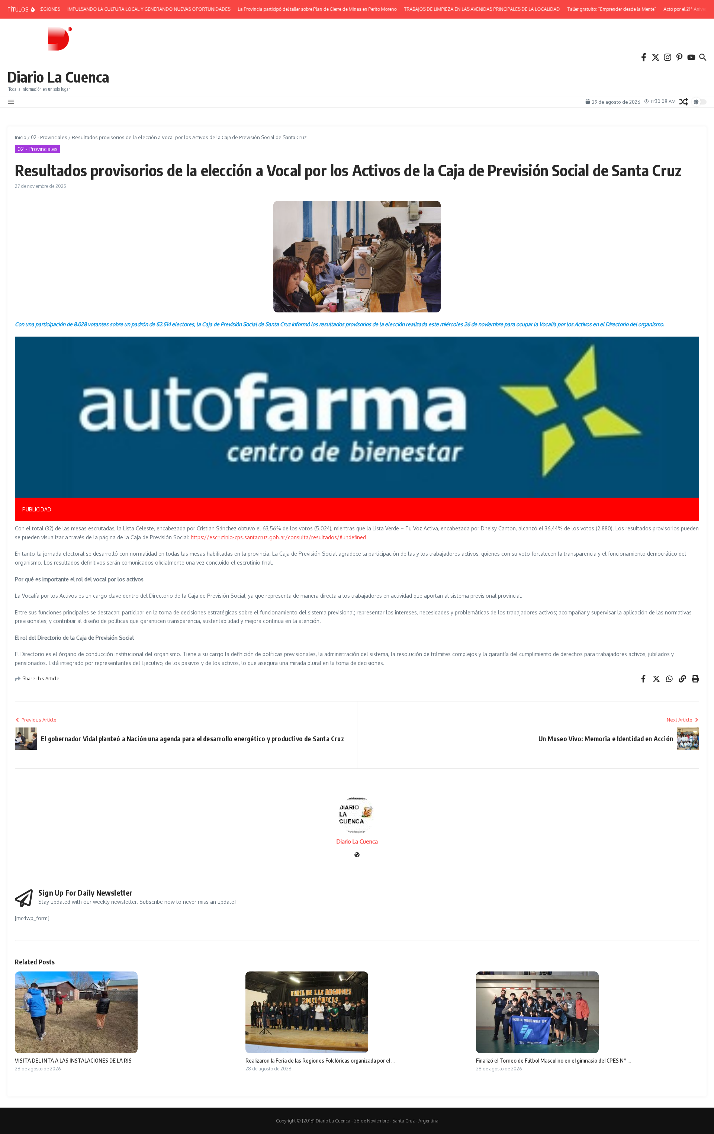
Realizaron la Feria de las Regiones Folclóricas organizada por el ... (320, 1060)
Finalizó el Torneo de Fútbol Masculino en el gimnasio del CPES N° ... (553, 1060)
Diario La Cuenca (58, 76)
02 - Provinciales (49, 137)
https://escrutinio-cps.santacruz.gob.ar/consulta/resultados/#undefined (278, 537)
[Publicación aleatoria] (683, 101)
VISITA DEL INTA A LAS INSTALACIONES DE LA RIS (73, 1060)
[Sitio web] (357, 855)
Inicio (20, 137)
